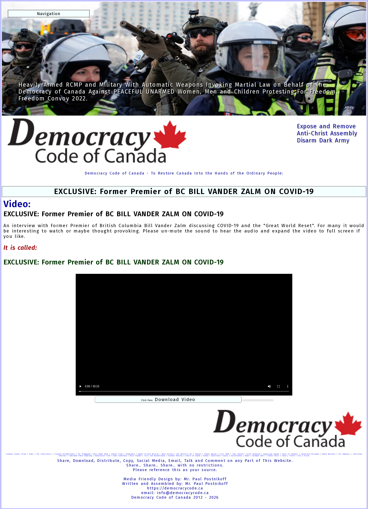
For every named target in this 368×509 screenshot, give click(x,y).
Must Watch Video (101, 454)
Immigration (130, 454)
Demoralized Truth (102, 456)
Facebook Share (258, 456)
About (247, 456)
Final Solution (238, 454)
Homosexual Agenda (271, 454)
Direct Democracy (253, 454)
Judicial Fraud (117, 454)
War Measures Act (184, 454)
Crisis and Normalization (154, 456)
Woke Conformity (120, 456)
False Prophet (135, 456)
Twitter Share (273, 456)
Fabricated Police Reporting (80, 456)
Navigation (48, 13)
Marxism (155, 454)
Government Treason (219, 456)
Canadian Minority (175, 456)
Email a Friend (288, 456)
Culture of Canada (193, 456)
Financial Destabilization (65, 454)
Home (31, 454)
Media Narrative (328, 454)
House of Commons (290, 454)
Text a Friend (303, 456)
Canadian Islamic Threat (16, 454)
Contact (205, 456)
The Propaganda (84, 454)
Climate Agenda (210, 454)
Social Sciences (168, 454)
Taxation (198, 454)
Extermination (236, 456)
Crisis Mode (224, 454)
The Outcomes (344, 454)
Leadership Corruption (310, 454)
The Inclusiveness (44, 454)
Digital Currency (144, 454)
